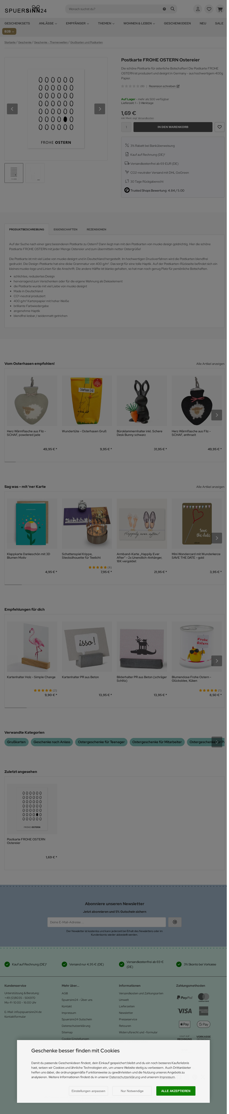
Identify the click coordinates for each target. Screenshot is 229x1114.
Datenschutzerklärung (124, 1077)
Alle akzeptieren (175, 1091)
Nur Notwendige (132, 1091)
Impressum (167, 1077)
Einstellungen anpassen (88, 1091)
